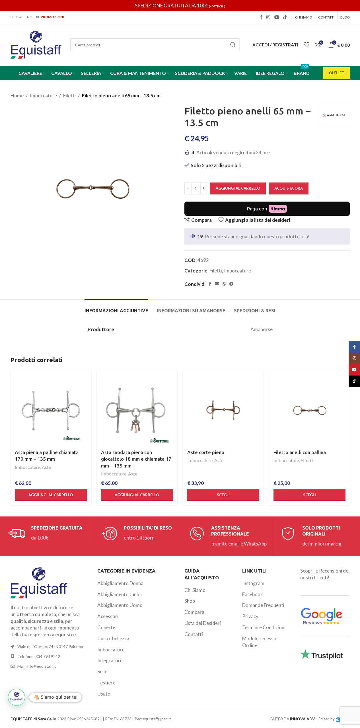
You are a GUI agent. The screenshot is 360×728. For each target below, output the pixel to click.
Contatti (193, 634)
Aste (46, 467)
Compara (194, 612)
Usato (103, 694)
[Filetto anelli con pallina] (309, 410)
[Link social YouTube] (276, 17)
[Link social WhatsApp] (224, 284)
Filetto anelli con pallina (299, 452)
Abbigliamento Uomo (120, 605)
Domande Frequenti (263, 605)
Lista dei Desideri (202, 623)
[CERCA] (233, 44)
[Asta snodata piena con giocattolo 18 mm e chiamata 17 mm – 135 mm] (137, 410)
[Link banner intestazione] (180, 5)
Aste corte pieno (205, 452)
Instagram (253, 583)
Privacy (250, 616)
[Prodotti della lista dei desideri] (306, 44)
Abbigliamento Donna (120, 583)
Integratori (109, 660)
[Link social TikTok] (285, 17)
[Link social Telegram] (231, 284)
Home (17, 96)
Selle (102, 671)
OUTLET (336, 73)
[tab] (116, 308)
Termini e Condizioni (263, 627)
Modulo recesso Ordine (259, 641)
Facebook (252, 594)
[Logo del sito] (36, 44)
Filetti (69, 96)
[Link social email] (217, 284)
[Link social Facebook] (261, 17)
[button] (51, 495)
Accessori (107, 616)
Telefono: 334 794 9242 (38, 656)
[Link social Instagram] (268, 17)
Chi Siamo (194, 590)
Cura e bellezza (113, 638)
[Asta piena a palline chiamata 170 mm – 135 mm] (51, 410)
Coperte (106, 627)
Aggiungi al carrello (238, 188)
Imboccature (43, 96)
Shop (189, 601)
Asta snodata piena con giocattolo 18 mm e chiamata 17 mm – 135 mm (136, 459)
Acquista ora (288, 188)
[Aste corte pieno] (223, 410)
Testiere (106, 683)
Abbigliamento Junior (120, 594)
